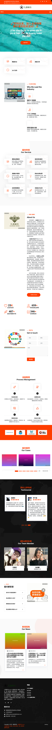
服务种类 (29, 695)
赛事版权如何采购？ (11, 603)
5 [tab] (31, 471)
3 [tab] (24, 471)
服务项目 (26, 42)
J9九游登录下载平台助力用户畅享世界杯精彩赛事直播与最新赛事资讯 (26, 655)
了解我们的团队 (33, 294)
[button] (50, 32)
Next (47, 432)
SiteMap (46, 724)
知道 (30, 688)
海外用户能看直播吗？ (11, 592)
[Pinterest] (11, 702)
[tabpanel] (9, 462)
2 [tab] (20, 471)
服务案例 (29, 690)
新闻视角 (29, 692)
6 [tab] (35, 471)
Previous (5, 432)
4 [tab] (27, 471)
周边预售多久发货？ (11, 598)
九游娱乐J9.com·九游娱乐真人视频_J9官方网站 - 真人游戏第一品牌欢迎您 (14, 726)
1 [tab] (16, 471)
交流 (31, 697)
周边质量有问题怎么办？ (12, 609)
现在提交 (31, 359)
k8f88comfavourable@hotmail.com (12, 3)
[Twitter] (8, 702)
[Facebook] (5, 702)
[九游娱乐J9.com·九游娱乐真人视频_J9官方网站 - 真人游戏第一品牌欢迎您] (26, 7)
